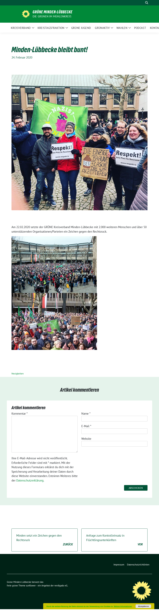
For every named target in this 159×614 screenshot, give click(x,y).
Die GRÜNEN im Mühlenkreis (52, 16)
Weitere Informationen (123, 606)
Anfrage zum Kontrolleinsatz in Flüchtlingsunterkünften (114, 540)
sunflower (31, 585)
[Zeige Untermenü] (33, 27)
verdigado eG (60, 585)
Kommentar (19, 413)
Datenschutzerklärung (29, 480)
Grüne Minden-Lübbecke (53, 12)
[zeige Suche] (147, 2)
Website (86, 439)
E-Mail (86, 426)
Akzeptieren (143, 606)
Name (86, 413)
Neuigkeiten (17, 373)
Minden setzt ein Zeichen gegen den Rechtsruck (44, 540)
